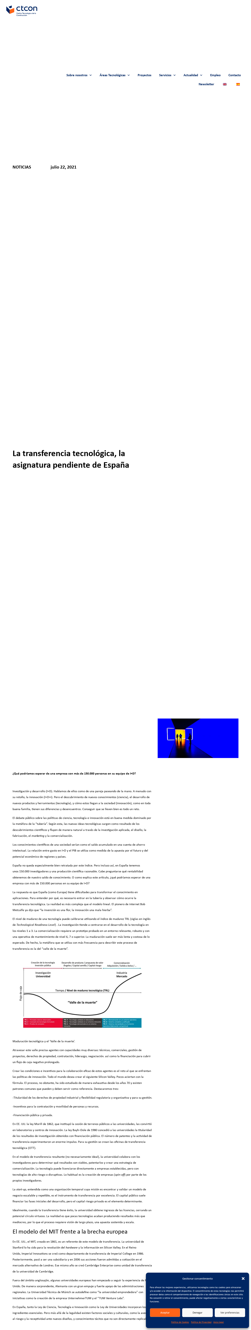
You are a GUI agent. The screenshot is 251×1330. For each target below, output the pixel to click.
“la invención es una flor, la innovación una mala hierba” (75, 910)
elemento (117, 1201)
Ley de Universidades (113, 1307)
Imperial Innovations (35, 1253)
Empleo (215, 75)
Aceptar (165, 1312)
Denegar (197, 1312)
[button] (243, 1279)
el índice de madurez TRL (113, 919)
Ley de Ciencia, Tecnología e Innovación (63, 1307)
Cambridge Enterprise (99, 1265)
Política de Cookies (180, 1322)
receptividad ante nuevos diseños (51, 1319)
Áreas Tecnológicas (113, 75)
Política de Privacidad (201, 1322)
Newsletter (206, 84)
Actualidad (191, 75)
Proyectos (144, 75)
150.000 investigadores (34, 871)
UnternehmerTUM (79, 1298)
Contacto (234, 75)
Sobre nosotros (76, 75)
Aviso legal (218, 1322)
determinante (133, 1201)
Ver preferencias (229, 1312)
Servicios (165, 75)
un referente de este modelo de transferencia (91, 1241)
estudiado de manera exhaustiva (86, 1083)
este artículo (100, 877)
